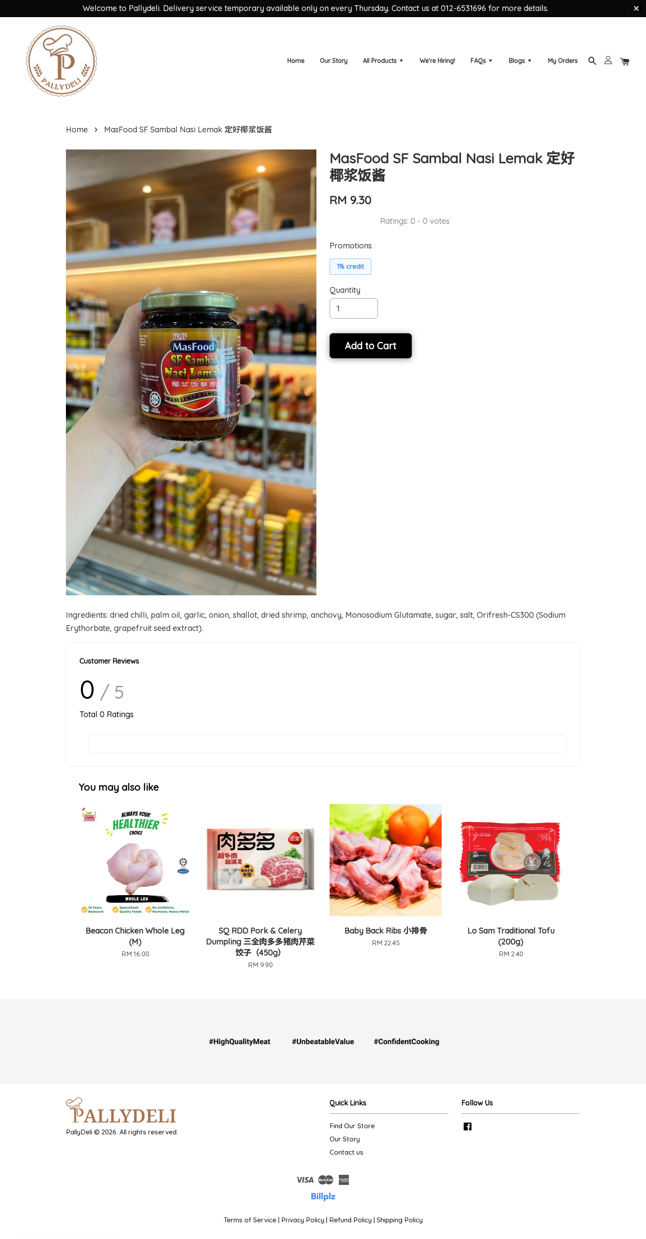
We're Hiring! (437, 61)
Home (296, 61)
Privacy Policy (302, 1220)
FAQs (479, 61)
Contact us (346, 1152)
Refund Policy (350, 1220)
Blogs (518, 61)
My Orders (563, 61)
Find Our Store (352, 1126)
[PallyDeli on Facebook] (467, 1130)
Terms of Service (250, 1220)
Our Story (334, 61)
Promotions (351, 246)
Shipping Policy (400, 1220)
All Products (381, 61)
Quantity (345, 290)
